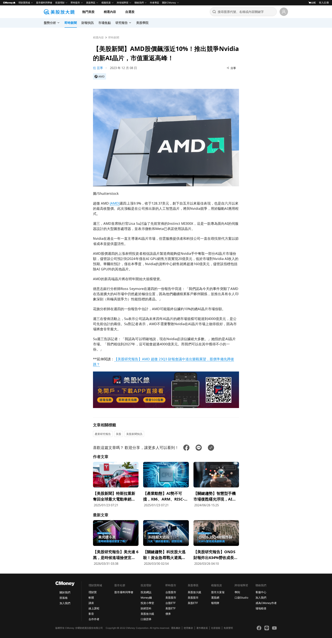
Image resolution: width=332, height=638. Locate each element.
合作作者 (94, 619)
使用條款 (188, 627)
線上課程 (94, 608)
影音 (91, 613)
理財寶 (93, 592)
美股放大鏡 (147, 613)
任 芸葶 (98, 68)
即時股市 (75, 2)
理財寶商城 (24, 2)
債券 (168, 613)
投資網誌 (146, 592)
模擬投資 (106, 2)
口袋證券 (146, 619)
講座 (91, 603)
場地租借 (261, 608)
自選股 (129, 12)
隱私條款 (175, 627)
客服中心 (261, 592)
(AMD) (115, 203)
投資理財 (60, 2)
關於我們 (65, 592)
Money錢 (146, 597)
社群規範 (215, 627)
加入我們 (65, 603)
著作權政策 (202, 627)
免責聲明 (228, 627)
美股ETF (170, 608)
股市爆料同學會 (44, 2)
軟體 (91, 597)
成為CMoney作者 (266, 603)
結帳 (313, 2)
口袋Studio (241, 597)
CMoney (8, 2)
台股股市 (170, 592)
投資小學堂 (147, 603)
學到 (237, 592)
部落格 (64, 597)
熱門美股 (88, 12)
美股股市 (170, 597)
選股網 (215, 597)
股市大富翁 (218, 592)
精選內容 (110, 12)
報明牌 (215, 603)
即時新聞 (113, 37)
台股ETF (170, 603)
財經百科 (146, 608)
